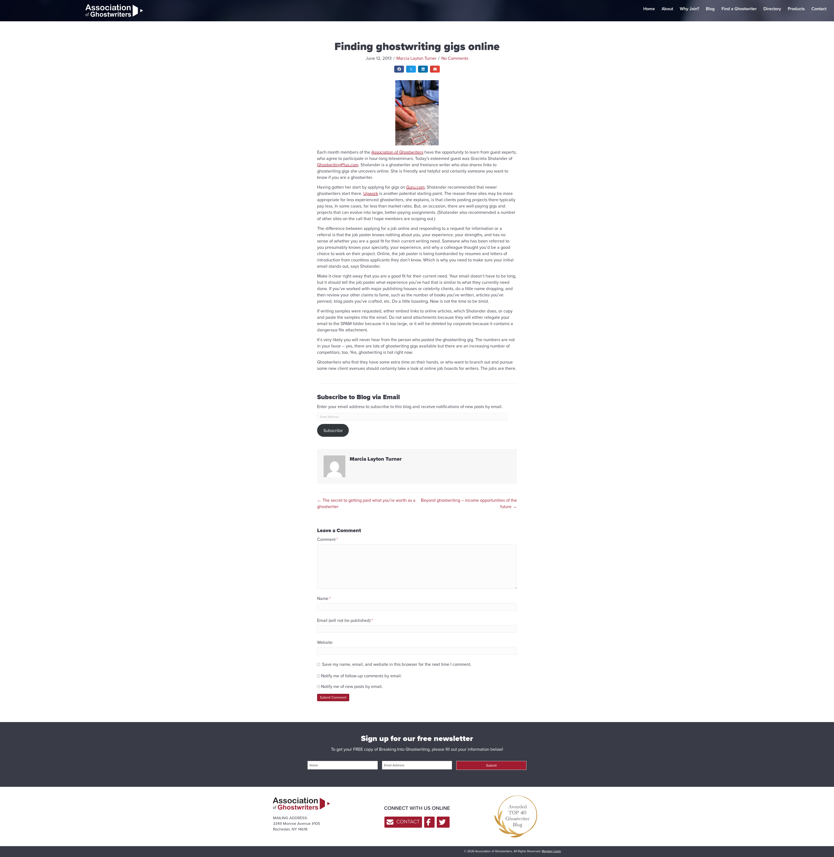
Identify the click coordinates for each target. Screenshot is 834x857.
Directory (772, 8)
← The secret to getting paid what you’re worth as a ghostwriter (366, 503)
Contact (818, 8)
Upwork (370, 193)
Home (649, 8)
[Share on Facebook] (399, 69)
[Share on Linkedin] (423, 69)
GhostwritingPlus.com (337, 164)
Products (796, 8)
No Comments (454, 58)
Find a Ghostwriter (739, 8)
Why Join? (689, 8)
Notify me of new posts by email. (352, 686)
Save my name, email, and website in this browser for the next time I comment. (396, 664)
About (667, 8)
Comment (327, 539)
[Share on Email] (435, 69)
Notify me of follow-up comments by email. (361, 676)
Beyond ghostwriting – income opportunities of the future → (469, 503)
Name (324, 598)
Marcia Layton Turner (416, 58)
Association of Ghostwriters (397, 152)
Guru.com (415, 187)
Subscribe (333, 430)
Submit (491, 765)
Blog (710, 8)
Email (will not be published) (345, 620)
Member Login (551, 851)
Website (325, 642)
